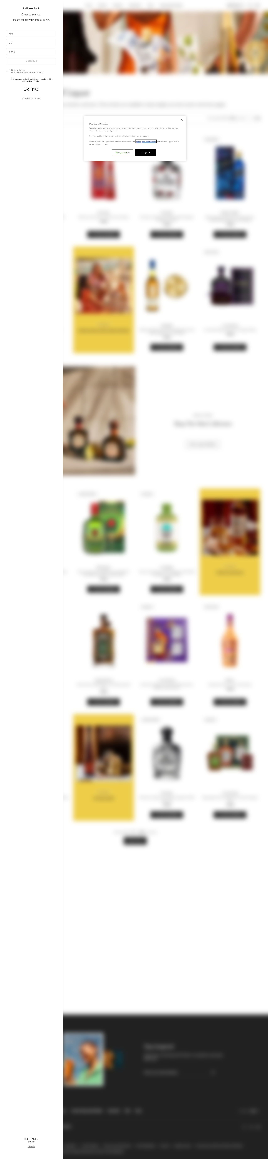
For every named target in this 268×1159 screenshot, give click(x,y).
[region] (135, 138)
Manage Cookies (123, 152)
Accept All (145, 152)
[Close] (181, 119)
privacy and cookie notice (146, 141)
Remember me (18, 70)
